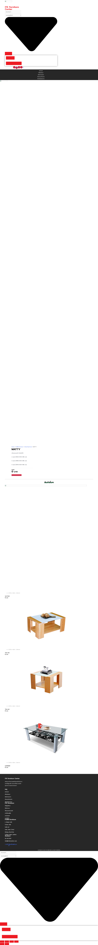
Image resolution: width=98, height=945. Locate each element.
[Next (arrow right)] (7, 944)
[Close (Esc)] (2, 942)
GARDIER (7, 766)
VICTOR (7, 596)
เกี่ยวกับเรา (7, 794)
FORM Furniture (19, 447)
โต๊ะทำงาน (7, 808)
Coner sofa (8, 824)
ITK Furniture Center (12, 8)
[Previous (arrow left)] (2, 944)
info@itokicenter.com (11, 841)
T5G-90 (7, 653)
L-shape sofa (8, 822)
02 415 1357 (8, 838)
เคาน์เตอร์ (7, 815)
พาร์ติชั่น (7, 818)
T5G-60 (7, 709)
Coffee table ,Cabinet (14, 593)
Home (13, 447)
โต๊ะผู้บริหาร (7, 805)
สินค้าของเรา (8, 797)
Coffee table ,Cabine (10, 834)
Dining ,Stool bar (9, 832)
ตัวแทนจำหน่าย (8, 799)
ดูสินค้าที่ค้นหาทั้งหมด (13, 63)
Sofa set (7, 827)
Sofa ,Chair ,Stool (9, 829)
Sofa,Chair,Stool (28, 447)
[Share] (7, 942)
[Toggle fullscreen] (11, 942)
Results (10, 58)
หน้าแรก (7, 792)
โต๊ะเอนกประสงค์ (9, 810)
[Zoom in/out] (16, 942)
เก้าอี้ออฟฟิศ (8, 813)
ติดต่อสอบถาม (8, 802)
